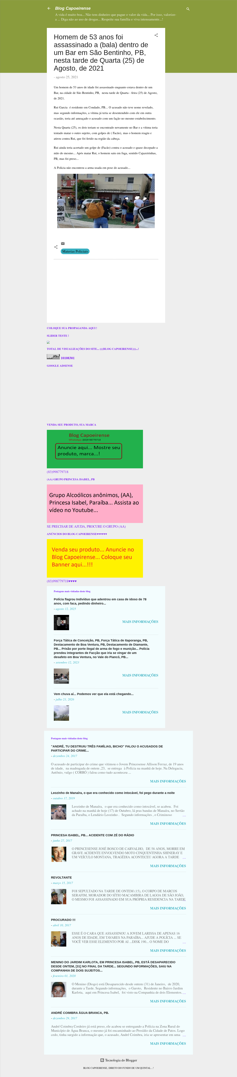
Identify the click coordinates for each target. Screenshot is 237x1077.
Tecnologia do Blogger (120, 1060)
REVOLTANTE (61, 877)
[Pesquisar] (188, 9)
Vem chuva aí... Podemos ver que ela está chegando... (94, 694)
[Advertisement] (189, 49)
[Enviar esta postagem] (63, 244)
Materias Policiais (75, 251)
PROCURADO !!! (63, 920)
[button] (156, 35)
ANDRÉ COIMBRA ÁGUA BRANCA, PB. (80, 1013)
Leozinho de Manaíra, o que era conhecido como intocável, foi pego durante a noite (113, 793)
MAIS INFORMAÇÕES (140, 621)
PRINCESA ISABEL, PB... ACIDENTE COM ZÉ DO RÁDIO (92, 835)
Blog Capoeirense (73, 8)
